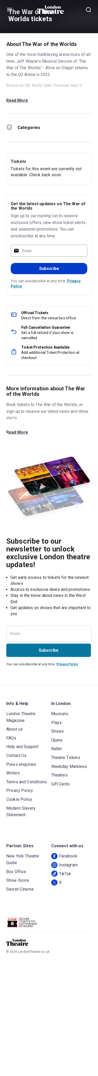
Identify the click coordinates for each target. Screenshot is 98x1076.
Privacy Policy (67, 664)
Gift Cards (60, 783)
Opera (56, 740)
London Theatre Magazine (20, 717)
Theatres (59, 775)
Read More (17, 100)
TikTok (65, 873)
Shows (57, 731)
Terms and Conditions (26, 781)
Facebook (68, 856)
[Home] (50, 9)
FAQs (11, 738)
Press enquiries (21, 764)
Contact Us (16, 755)
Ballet (56, 748)
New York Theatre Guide (22, 859)
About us (14, 729)
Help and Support (22, 746)
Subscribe (49, 268)
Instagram (68, 864)
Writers (13, 773)
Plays (56, 722)
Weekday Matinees (69, 766)
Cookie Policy (19, 799)
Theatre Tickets (65, 757)
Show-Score (17, 880)
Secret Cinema (19, 889)
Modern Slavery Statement (21, 812)
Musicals (59, 713)
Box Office (16, 871)
